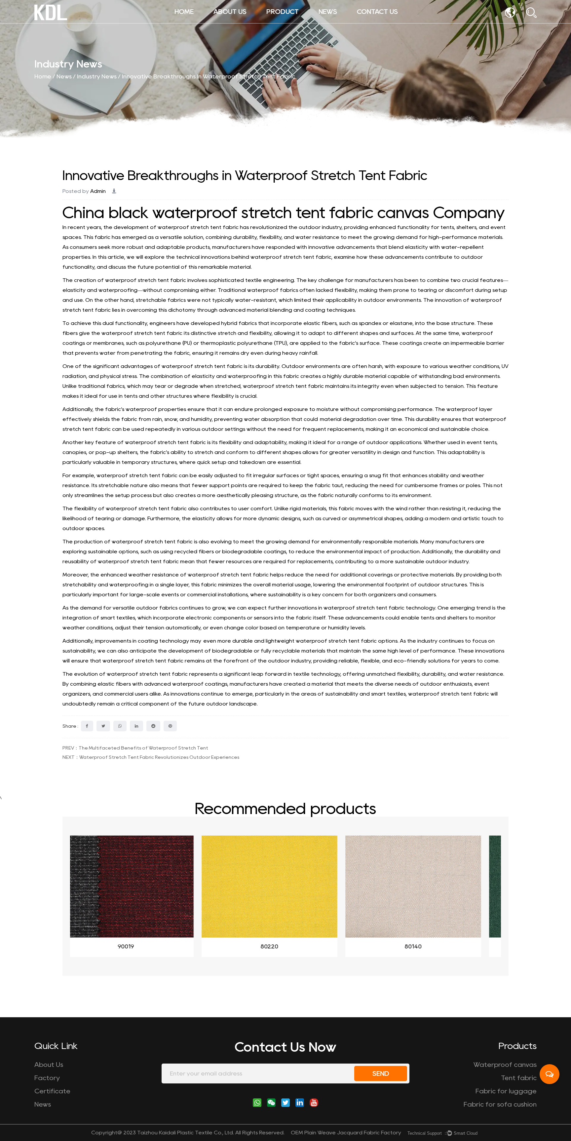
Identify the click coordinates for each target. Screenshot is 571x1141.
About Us (230, 12)
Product (282, 12)
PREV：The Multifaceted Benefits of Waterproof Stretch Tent (135, 748)
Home (184, 12)
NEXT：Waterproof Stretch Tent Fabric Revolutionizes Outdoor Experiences (150, 757)
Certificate (52, 1091)
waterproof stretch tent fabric (198, 227)
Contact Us (377, 12)
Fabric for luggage (506, 1091)
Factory (47, 1078)
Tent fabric (519, 1078)
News (328, 12)
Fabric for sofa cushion (294, 21)
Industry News (97, 76)
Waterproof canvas (295, 22)
